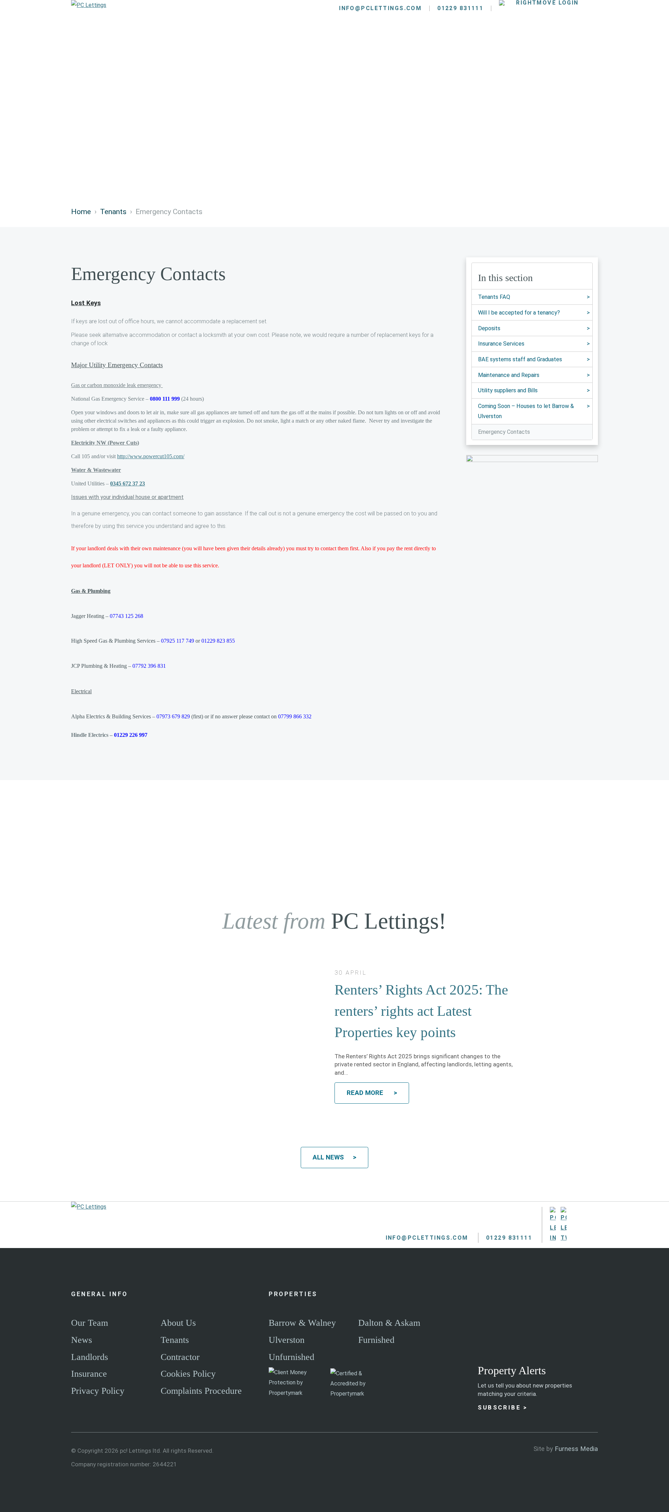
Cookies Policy (188, 1374)
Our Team (89, 1323)
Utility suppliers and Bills (508, 390)
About (519, 42)
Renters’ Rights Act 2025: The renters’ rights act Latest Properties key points (421, 1011)
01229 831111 (460, 8)
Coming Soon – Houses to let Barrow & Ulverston (526, 411)
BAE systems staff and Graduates (520, 359)
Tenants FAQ (494, 297)
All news (328, 1157)
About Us (178, 1323)
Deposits (489, 328)
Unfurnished (291, 1357)
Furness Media (576, 1449)
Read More (366, 1093)
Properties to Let (204, 42)
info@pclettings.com (380, 8)
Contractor (180, 1357)
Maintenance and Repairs (508, 375)
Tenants (344, 42)
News (81, 1340)
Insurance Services (501, 343)
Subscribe (499, 1407)
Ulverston (287, 1340)
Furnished (376, 1340)
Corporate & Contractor (433, 42)
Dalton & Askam (389, 1323)
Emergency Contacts (504, 432)
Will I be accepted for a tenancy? (519, 312)
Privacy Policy (97, 1391)
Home (81, 211)
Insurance (89, 1374)
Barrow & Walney (302, 1323)
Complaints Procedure (201, 1391)
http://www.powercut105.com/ (150, 456)
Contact (571, 42)
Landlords (283, 42)
